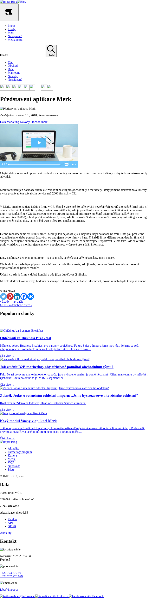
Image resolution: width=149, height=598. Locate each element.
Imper (11, 25)
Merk (11, 32)
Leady (12, 29)
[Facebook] (23, 296)
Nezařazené (15, 79)
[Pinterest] (10, 296)
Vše (10, 62)
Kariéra (12, 455)
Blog (11, 469)
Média (12, 459)
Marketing (14, 72)
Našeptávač (15, 36)
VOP (11, 462)
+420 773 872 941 (11, 572)
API (10, 522)
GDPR (12, 526)
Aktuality (13, 448)
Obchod (13, 65)
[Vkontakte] (30, 296)
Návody (13, 76)
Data (11, 69)
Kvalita (12, 519)
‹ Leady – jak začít (11, 301)
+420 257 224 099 (11, 576)
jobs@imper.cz (9, 589)
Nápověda (14, 466)
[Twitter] (3, 296)
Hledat (4, 55)
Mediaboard (15, 39)
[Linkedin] (17, 296)
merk (44, 122)
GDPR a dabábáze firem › (16, 305)
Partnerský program (20, 452)
